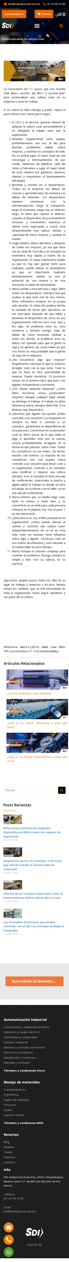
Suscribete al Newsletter (34, 981)
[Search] (62, 790)
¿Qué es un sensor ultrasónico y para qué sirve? (37, 725)
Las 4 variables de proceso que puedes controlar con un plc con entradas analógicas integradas (33, 926)
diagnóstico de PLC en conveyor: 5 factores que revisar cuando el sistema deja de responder (32, 865)
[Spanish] (64, 14)
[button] (37, 26)
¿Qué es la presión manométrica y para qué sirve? (37, 759)
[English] (59, 14)
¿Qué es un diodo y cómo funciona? (29, 693)
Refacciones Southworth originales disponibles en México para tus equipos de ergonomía (32, 832)
